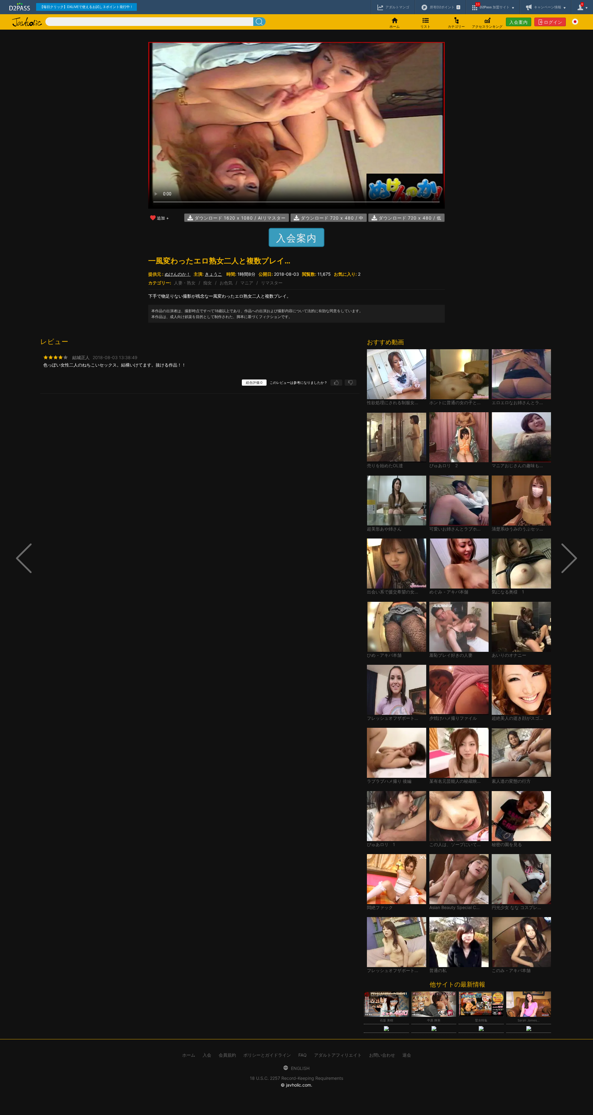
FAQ (302, 1055)
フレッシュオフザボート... (392, 718)
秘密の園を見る (507, 844)
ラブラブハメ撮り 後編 (389, 781)
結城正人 (81, 357)
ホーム (188, 1055)
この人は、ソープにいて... (455, 844)
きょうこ (213, 274)
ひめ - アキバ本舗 (384, 655)
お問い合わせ (382, 1055)
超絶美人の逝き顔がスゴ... (517, 718)
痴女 (207, 282)
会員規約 (227, 1055)
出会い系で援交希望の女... (392, 591)
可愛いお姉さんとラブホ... (455, 528)
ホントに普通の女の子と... (455, 402)
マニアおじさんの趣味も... (517, 465)
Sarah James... (529, 1020)
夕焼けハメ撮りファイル (453, 718)
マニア (246, 282)
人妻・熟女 (185, 282)
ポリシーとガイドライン (267, 1055)
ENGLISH (299, 1068)
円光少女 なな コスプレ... (516, 907)
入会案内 (518, 22)
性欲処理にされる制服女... (392, 402)
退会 (406, 1055)
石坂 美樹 (386, 1020)
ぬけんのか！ (178, 274)
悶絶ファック (380, 907)
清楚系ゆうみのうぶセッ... (517, 528)
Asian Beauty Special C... (454, 907)
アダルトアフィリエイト (338, 1055)
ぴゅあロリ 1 (381, 844)
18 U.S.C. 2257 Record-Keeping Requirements (296, 1078)
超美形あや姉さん (384, 528)
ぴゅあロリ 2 (443, 465)
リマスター (272, 282)
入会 (207, 1055)
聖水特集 (481, 1020)
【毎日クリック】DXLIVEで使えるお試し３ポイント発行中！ (86, 7)
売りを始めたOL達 (385, 465)
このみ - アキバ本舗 (511, 970)
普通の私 (438, 970)
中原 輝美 (433, 1020)
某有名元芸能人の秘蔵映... (455, 781)
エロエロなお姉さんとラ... (517, 402)
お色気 (226, 282)
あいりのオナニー (509, 655)
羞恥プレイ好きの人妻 (451, 655)
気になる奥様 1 (508, 591)
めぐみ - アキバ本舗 (448, 591)
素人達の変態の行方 (511, 781)
